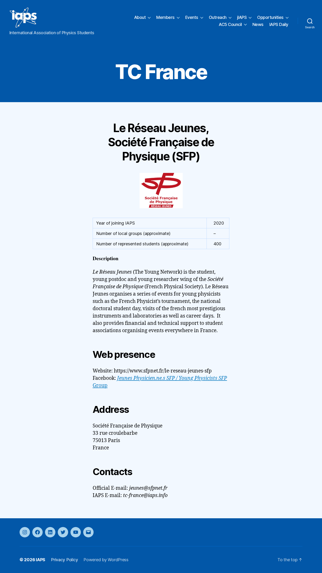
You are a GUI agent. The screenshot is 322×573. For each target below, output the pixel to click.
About (140, 17)
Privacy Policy (64, 559)
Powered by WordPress (105, 559)
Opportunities (270, 17)
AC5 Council (230, 24)
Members (165, 17)
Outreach (218, 17)
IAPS (40, 559)
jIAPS (242, 17)
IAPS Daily (278, 24)
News (258, 24)
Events (191, 17)
